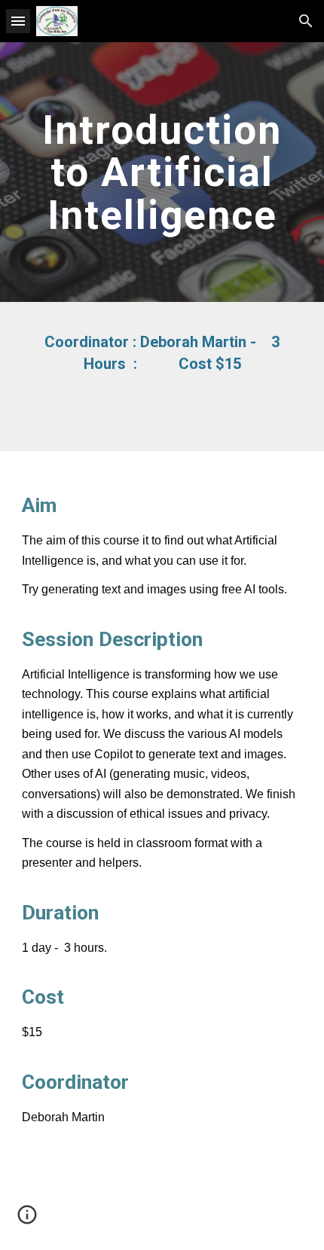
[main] (162, 172)
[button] (18, 20)
